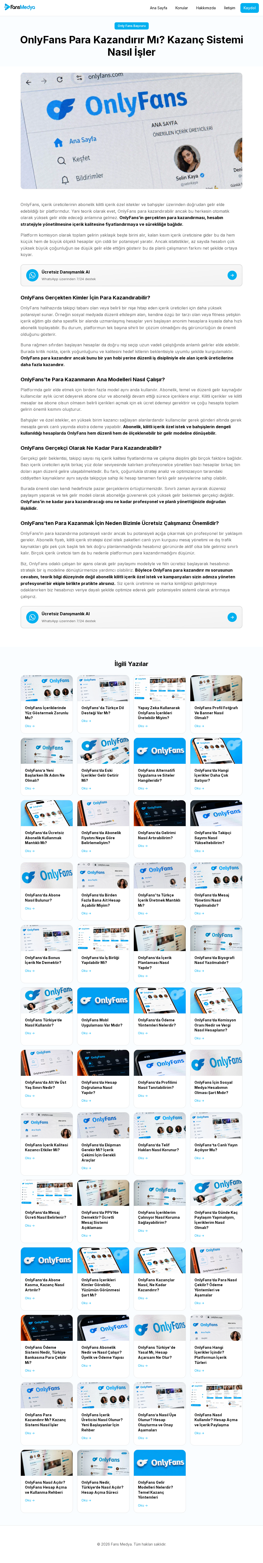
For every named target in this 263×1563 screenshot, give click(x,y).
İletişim (229, 8)
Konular (181, 8)
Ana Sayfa (158, 8)
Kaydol (249, 8)
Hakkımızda (206, 8)
